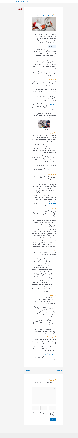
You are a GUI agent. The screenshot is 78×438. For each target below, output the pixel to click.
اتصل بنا (22, 1)
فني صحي (20, 8)
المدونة (28, 1)
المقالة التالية (27, 370)
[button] (26, 1)
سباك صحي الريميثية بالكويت (50, 354)
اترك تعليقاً (54, 16)
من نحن (17, 1)
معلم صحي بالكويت (52, 203)
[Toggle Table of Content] (54, 46)
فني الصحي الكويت (50, 104)
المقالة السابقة (60, 370)
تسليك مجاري (19, 9)
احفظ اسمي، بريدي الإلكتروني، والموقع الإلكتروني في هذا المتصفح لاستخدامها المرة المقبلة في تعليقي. (44, 414)
